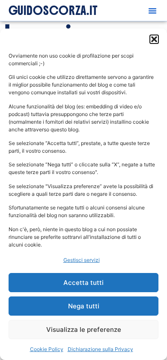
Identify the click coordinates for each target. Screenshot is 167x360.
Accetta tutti (83, 283)
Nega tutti (83, 306)
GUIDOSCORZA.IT (53, 10)
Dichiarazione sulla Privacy (100, 349)
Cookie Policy (46, 349)
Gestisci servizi (81, 260)
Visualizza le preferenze (83, 329)
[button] (154, 39)
